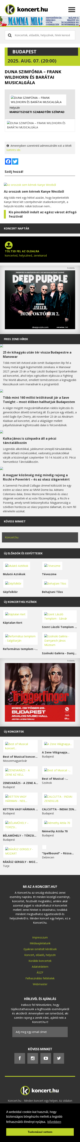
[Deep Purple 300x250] (40, 328)
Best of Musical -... (55, 778)
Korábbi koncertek (40, 961)
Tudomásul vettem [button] (40, 1131)
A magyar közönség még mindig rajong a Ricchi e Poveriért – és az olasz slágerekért (36, 477)
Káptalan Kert (12, 622)
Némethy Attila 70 (55, 831)
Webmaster (40, 984)
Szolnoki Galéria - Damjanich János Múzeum (59, 653)
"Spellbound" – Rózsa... (58, 853)
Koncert (29, 955)
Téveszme (49, 574)
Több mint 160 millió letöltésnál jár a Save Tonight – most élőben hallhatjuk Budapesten (39, 399)
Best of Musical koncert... (20, 756)
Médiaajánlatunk (40, 943)
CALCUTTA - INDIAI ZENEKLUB (59, 809)
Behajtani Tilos (52, 592)
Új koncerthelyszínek (20, 602)
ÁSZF (40, 972)
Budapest (24, 51)
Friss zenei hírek (16, 339)
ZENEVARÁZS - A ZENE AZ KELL (20, 783)
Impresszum (40, 937)
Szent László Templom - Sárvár (59, 627)
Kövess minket (15, 521)
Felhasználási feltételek (40, 978)
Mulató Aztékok (14, 574)
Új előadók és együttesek (23, 553)
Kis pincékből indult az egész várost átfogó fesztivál (43, 214)
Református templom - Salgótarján (20, 649)
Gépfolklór (10, 592)
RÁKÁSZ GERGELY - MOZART (20, 862)
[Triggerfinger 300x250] (40, 720)
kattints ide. (14, 150)
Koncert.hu (11, 537)
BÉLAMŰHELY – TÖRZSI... (19, 835)
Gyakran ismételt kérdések (40, 949)
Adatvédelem (40, 966)
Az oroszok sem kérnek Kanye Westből (34, 191)
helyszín (51, 955)
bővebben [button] (54, 1121)
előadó (40, 955)
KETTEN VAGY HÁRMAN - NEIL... (20, 809)
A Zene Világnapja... (56, 752)
